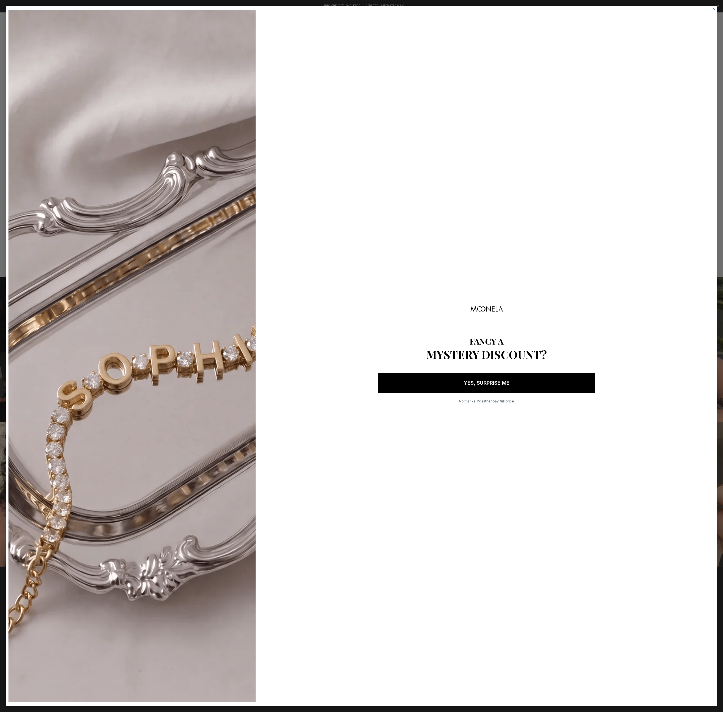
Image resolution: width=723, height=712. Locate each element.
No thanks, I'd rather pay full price (486, 401)
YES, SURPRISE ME (486, 383)
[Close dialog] (714, 8)
